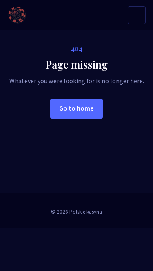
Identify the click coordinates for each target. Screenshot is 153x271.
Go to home (76, 108)
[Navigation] (137, 15)
